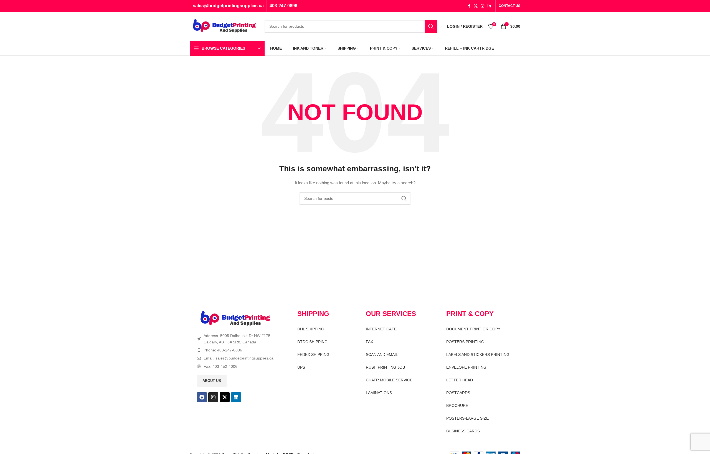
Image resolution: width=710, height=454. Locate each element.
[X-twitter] (225, 397)
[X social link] (475, 5)
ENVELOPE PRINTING (466, 367)
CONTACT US (509, 6)
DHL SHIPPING (310, 329)
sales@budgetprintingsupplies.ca (228, 5)
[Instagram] (213, 397)
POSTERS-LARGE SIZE (467, 418)
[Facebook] (202, 397)
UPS (301, 367)
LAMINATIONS (379, 393)
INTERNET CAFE (381, 329)
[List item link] (237, 350)
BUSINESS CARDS (463, 431)
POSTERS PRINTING (465, 342)
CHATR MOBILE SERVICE (389, 380)
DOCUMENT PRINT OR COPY (473, 329)
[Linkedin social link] (489, 5)
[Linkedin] (236, 397)
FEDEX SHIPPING (313, 354)
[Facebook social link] (469, 5)
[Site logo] (224, 26)
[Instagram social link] (482, 5)
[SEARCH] (431, 26)
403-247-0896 (283, 5)
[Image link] (235, 318)
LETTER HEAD (459, 380)
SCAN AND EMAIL (382, 354)
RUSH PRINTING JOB (385, 367)
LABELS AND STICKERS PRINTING (477, 354)
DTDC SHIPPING (312, 342)
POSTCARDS (458, 393)
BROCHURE (457, 405)
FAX (369, 342)
